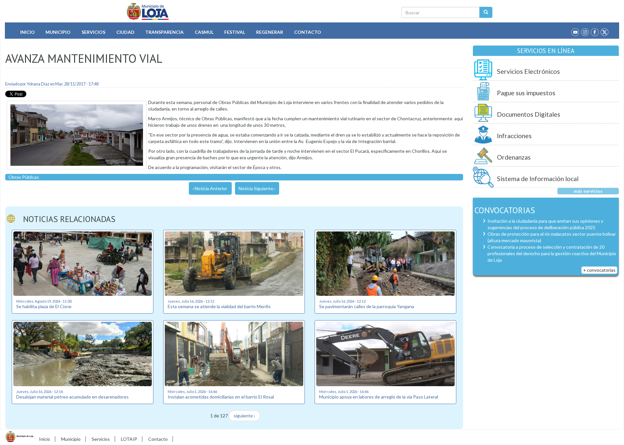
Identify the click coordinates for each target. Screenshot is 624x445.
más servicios (588, 191)
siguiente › (244, 415)
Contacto (307, 32)
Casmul (204, 32)
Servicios (93, 32)
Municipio (58, 32)
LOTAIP (129, 439)
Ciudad (125, 32)
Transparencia (164, 32)
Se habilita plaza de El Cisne (44, 306)
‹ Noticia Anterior (209, 188)
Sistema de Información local (537, 178)
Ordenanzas (514, 157)
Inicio (27, 32)
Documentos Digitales (528, 114)
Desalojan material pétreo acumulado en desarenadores (72, 396)
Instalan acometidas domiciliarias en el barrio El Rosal (221, 396)
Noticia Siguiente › (257, 188)
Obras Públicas (23, 177)
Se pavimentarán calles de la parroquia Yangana (366, 306)
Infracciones (514, 135)
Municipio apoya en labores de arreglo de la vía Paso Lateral (378, 396)
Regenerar (269, 32)
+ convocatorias (599, 270)
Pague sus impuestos (526, 93)
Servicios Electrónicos (528, 71)
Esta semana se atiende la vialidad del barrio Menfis (219, 306)
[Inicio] (148, 11)
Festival (234, 32)
